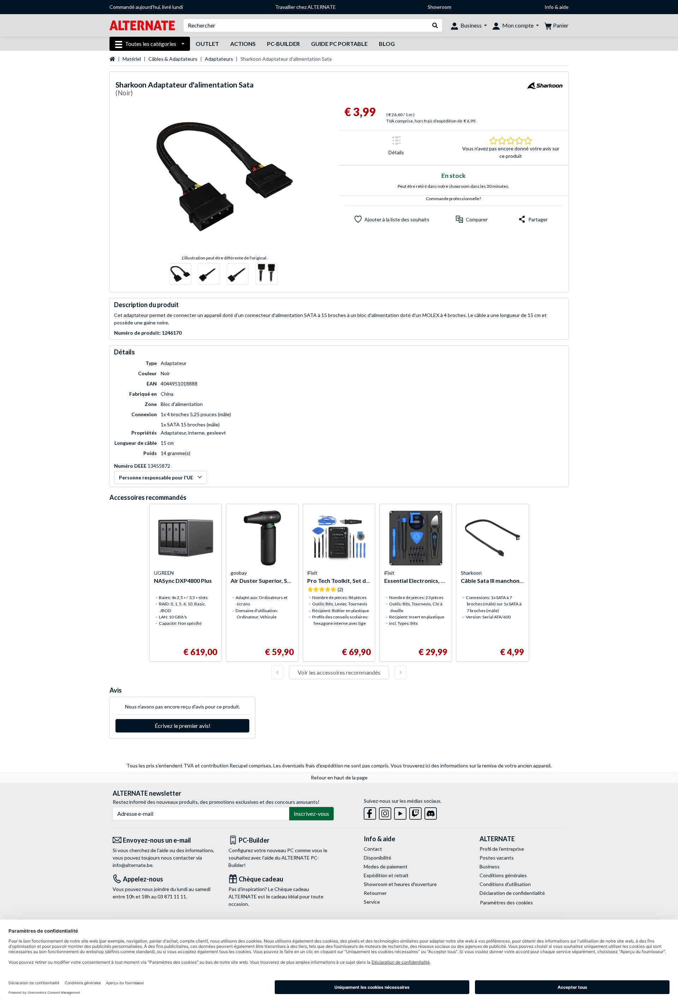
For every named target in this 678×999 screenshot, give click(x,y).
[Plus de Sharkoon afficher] (545, 90)
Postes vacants (497, 858)
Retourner (375, 893)
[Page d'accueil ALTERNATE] (142, 25)
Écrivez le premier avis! (182, 725)
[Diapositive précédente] (277, 672)
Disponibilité (377, 858)
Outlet (207, 43)
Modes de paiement (386, 866)
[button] (471, 219)
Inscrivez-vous (311, 813)
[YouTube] (400, 812)
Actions (243, 43)
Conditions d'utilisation (505, 884)
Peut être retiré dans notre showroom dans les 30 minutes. (453, 186)
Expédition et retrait (386, 875)
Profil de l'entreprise (502, 849)
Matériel (132, 59)
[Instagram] (385, 812)
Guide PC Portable (339, 43)
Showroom (439, 7)
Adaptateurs (219, 59)
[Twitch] (415, 812)
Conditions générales (503, 875)
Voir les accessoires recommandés (339, 672)
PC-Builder (283, 43)
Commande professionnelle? (453, 198)
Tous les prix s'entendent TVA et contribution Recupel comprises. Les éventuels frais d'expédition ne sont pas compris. (257, 765)
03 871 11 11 (171, 896)
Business (490, 866)
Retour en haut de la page (339, 777)
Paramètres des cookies (506, 902)
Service (372, 902)
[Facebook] (370, 812)
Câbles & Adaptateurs (172, 59)
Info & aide (557, 7)
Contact (373, 849)
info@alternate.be (133, 865)
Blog (387, 43)
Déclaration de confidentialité (512, 893)
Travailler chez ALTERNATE (305, 7)
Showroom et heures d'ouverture (400, 884)
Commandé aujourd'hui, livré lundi (146, 7)
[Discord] (430, 812)
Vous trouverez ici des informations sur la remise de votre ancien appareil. (471, 765)
